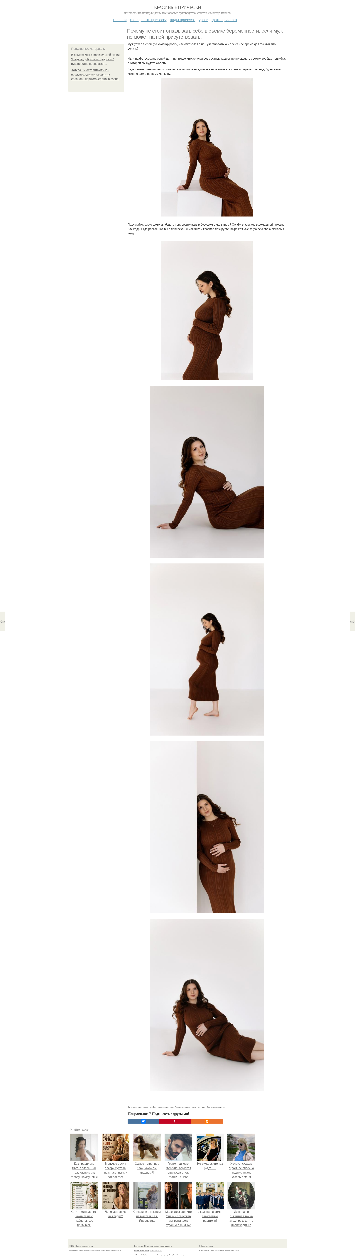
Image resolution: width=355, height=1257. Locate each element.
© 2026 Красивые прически (81, 1246)
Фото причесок (224, 19)
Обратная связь (206, 1246)
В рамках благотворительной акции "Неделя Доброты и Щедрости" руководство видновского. (95, 59)
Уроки (203, 19)
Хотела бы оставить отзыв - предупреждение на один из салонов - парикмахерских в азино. (95, 74)
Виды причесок (182, 19)
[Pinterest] (175, 1121)
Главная (120, 19)
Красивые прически (177, 7)
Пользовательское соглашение (158, 1246)
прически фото (145, 1106)
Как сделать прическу (148, 19)
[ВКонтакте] (143, 1121)
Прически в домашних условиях (190, 1106)
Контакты (138, 1246)
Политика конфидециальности (148, 1250)
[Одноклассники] (207, 1121)
